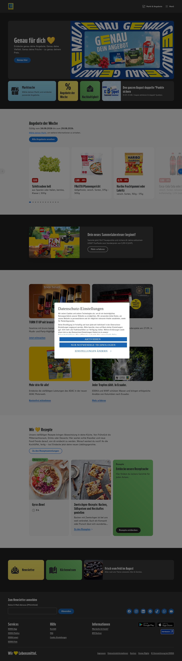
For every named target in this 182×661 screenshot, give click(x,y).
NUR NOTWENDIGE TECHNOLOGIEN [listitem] (93, 345)
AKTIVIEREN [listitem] (93, 339)
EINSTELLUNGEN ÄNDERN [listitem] (91, 351)
